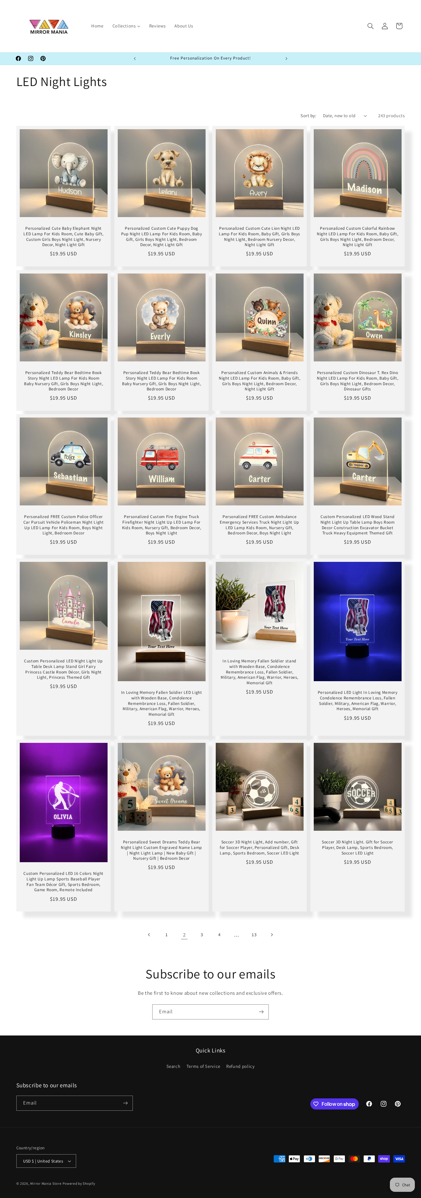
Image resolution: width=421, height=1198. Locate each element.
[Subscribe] (261, 1011)
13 (254, 934)
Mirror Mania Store (45, 1183)
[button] (370, 26)
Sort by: (308, 115)
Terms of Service (203, 1066)
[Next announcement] (286, 58)
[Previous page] (149, 935)
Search (173, 1066)
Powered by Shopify (79, 1183)
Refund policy (240, 1066)
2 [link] (184, 934)
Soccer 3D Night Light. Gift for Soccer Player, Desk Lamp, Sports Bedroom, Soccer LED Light (357, 847)
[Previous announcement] (134, 58)
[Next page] (271, 935)
